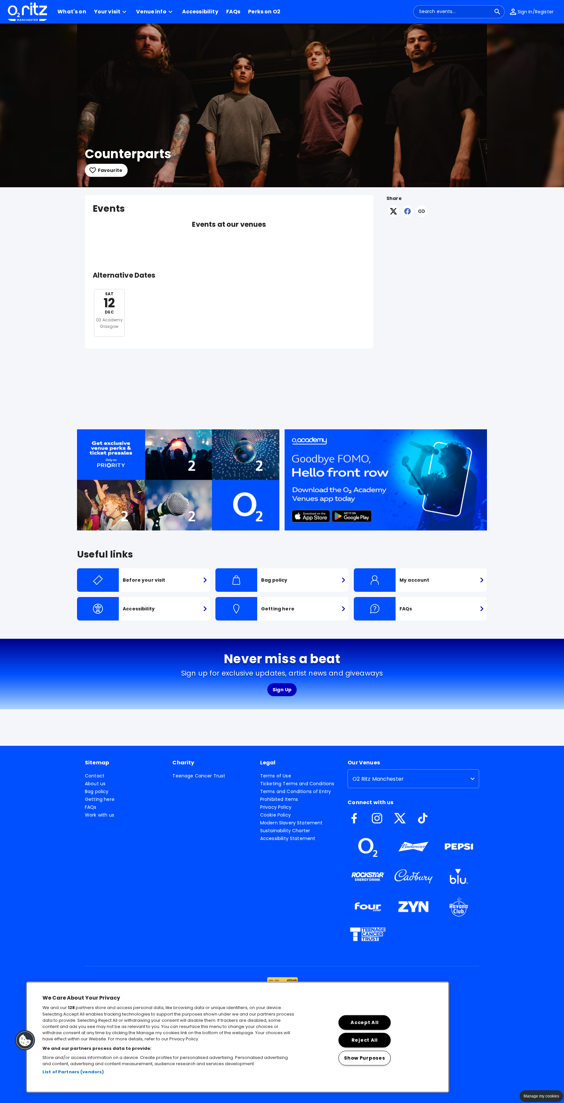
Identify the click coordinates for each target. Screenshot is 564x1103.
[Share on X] (393, 215)
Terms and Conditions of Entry (295, 791)
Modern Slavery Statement (291, 823)
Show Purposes (364, 1058)
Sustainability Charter (285, 830)
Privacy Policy (275, 807)
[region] (237, 1037)
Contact (94, 776)
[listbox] (413, 779)
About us (95, 783)
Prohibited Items (279, 799)
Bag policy (97, 791)
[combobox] (455, 11)
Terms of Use (275, 776)
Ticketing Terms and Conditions (297, 783)
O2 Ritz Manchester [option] (378, 779)
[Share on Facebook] (407, 215)
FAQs (91, 807)
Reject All (365, 1040)
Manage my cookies (541, 1096)
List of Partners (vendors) (73, 1072)
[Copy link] (421, 212)
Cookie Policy (275, 815)
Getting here (100, 799)
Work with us (99, 815)
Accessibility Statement (287, 838)
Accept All (364, 1022)
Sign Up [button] (282, 689)
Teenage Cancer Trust (198, 776)
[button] (111, 11)
